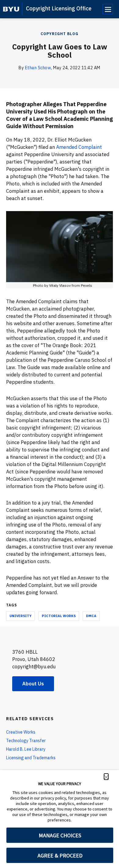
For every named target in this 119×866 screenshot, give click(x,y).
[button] (106, 777)
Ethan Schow (38, 67)
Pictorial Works (59, 616)
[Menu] (108, 9)
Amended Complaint (79, 147)
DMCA (91, 616)
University (20, 616)
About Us (33, 684)
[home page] (11, 9)
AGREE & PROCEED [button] (60, 855)
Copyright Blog (59, 33)
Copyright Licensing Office (59, 8)
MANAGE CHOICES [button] (60, 835)
